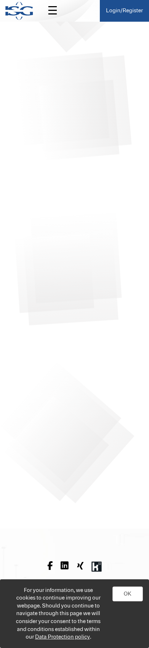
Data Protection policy (62, 637)
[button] (127, 594)
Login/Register (124, 10)
